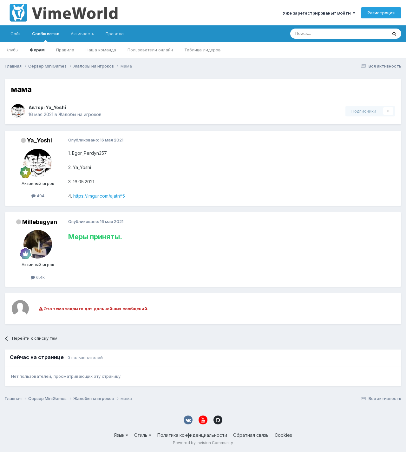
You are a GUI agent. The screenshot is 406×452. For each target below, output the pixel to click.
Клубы (12, 49)
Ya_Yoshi (56, 107)
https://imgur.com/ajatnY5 (99, 196)
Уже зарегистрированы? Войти (318, 13)
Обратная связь (251, 435)
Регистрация (381, 12)
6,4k (40, 277)
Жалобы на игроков (80, 114)
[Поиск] (394, 34)
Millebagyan (39, 222)
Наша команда (101, 49)
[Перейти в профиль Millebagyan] (37, 244)
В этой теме (367, 33)
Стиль (141, 435)
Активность (82, 33)
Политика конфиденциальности (192, 435)
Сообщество (45, 33)
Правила (65, 49)
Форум (37, 49)
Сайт (15, 33)
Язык (120, 435)
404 (40, 195)
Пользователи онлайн (150, 49)
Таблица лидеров (202, 49)
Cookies (283, 435)
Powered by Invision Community (203, 442)
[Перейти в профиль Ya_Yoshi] (18, 111)
